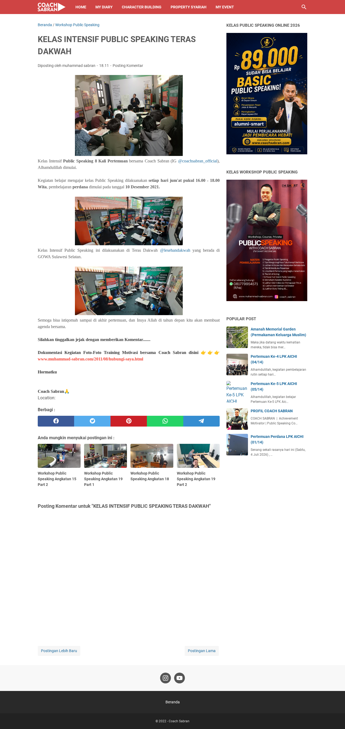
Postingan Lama (202, 651)
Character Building (141, 7)
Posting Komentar (128, 65)
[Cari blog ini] (304, 7)
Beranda (172, 702)
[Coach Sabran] (51, 7)
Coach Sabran (179, 721)
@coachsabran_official (197, 161)
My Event (225, 7)
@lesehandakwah (175, 250)
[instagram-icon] (165, 678)
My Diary (104, 7)
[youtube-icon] (179, 678)
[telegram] (201, 421)
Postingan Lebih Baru (59, 651)
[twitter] (92, 421)
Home (80, 7)
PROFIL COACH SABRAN (272, 411)
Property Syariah (188, 7)
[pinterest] (129, 421)
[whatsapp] (165, 421)
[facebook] (56, 421)
